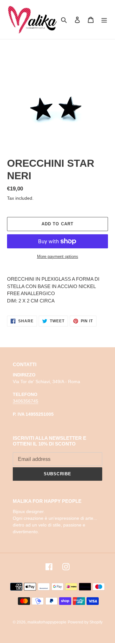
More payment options (57, 256)
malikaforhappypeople (46, 622)
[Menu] (104, 20)
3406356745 (25, 401)
